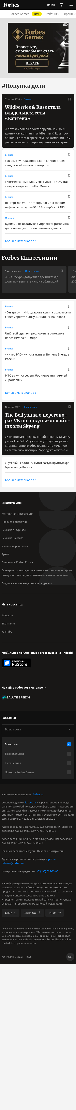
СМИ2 (8, 913)
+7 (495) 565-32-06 (47, 871)
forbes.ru (38, 794)
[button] (71, 5)
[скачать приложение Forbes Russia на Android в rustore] (16, 663)
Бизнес (28, 99)
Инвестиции (32, 271)
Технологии (30, 407)
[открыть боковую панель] (61, 5)
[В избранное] (69, 99)
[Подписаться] (69, 729)
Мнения (9, 218)
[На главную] (11, 5)
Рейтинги (52, 14)
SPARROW (30, 913)
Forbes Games (24, 14)
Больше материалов (19, 241)
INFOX (52, 913)
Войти (51, 5)
